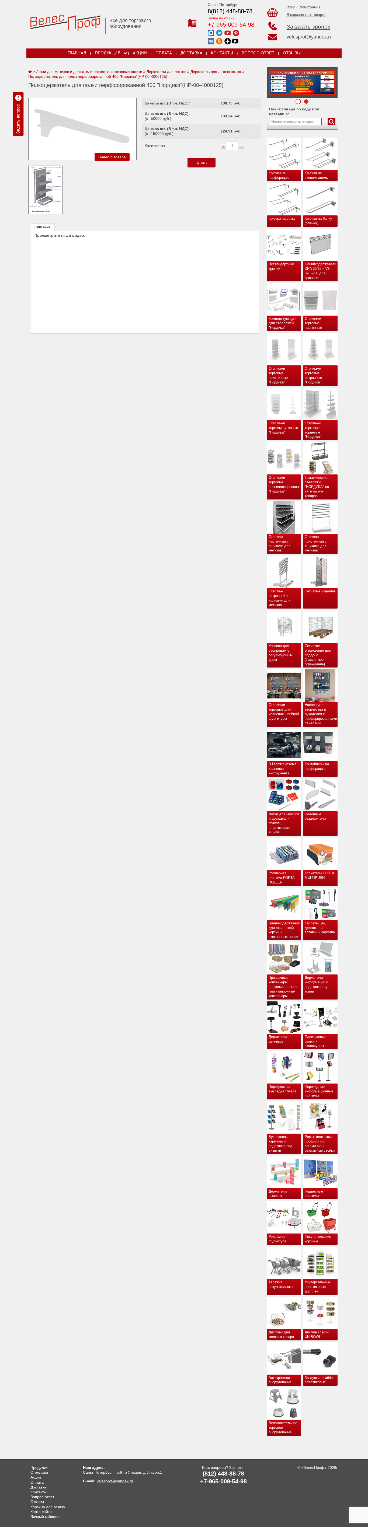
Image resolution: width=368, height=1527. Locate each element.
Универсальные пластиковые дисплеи (317, 1286)
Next (273, 81)
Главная (77, 53)
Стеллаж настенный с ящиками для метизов (279, 544)
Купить (201, 162)
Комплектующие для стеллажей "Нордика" (282, 323)
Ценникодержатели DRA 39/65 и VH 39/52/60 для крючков (320, 271)
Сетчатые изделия (320, 591)
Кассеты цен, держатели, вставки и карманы (320, 927)
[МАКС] (211, 32)
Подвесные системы (314, 1193)
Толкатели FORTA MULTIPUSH (319, 875)
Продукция (107, 53)
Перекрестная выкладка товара (282, 1089)
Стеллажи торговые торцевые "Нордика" (313, 430)
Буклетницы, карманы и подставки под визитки (280, 1143)
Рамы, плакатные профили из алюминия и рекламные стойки (320, 1143)
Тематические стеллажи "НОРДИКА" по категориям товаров (317, 487)
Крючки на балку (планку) (318, 220)
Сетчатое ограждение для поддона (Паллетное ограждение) (318, 655)
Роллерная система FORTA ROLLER (282, 877)
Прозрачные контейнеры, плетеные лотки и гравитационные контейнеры (283, 987)
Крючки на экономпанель (316, 175)
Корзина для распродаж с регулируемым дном (281, 653)
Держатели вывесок (278, 1193)
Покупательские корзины (318, 1239)
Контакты (222, 53)
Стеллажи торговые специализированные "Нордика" (285, 484)
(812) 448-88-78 (223, 1473)
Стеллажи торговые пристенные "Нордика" (278, 375)
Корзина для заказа (47, 1507)
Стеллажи (39, 1472)
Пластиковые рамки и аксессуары (315, 1041)
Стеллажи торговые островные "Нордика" (313, 375)
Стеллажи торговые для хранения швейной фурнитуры (284, 712)
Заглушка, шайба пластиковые (319, 1380)
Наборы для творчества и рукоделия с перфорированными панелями (321, 714)
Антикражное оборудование (280, 1380)
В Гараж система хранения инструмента (282, 768)
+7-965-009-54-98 (231, 24)
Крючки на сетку (282, 218)
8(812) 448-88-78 (230, 11)
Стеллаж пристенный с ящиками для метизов (316, 544)
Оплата (163, 53)
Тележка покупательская (281, 1284)
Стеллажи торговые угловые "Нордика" (283, 427)
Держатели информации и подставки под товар (316, 984)
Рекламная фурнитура (277, 1239)
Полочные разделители (315, 816)
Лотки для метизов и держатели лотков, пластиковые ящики (284, 823)
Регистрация (309, 7)
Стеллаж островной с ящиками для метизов (279, 598)
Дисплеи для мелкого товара (281, 1334)
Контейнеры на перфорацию (317, 766)
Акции (140, 53)
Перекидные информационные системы (319, 1091)
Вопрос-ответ (258, 53)
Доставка (191, 53)
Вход (291, 7)
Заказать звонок (308, 26)
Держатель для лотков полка (215, 71)
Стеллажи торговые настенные (313, 323)
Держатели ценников (278, 1039)
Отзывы (292, 53)
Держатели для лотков (166, 71)
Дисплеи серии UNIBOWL (317, 1334)
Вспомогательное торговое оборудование (283, 1427)
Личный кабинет (44, 1516)
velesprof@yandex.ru (309, 37)
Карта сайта (41, 1511)
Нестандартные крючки (281, 266)
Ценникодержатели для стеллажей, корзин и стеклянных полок (284, 930)
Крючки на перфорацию (279, 175)
